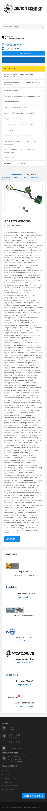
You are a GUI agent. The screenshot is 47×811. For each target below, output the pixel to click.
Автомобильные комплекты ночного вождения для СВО (19, 75)
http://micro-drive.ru (24, 663)
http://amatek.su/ (24, 597)
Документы (9, 782)
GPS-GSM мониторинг (13, 130)
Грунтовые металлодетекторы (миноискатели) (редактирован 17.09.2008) (22, 177)
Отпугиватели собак (12, 119)
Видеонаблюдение (11, 90)
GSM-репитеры (10, 157)
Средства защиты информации (16, 107)
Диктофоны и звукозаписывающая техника (22, 96)
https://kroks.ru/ (24, 684)
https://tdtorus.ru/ (24, 641)
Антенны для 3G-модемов (14, 163)
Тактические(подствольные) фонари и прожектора (19, 150)
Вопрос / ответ (11, 778)
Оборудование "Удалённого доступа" (19, 124)
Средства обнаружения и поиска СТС (19, 113)
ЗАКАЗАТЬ (12, 539)
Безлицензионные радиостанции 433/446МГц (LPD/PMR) (22, 83)
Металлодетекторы (12, 102)
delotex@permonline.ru (17, 748)
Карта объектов (11, 786)
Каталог (8, 771)
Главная (5, 175)
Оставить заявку (23, 53)
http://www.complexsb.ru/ (24, 575)
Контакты (9, 789)
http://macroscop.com (24, 706)
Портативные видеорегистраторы (18, 136)
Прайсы (8, 774)
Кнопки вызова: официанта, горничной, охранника (20, 142)
